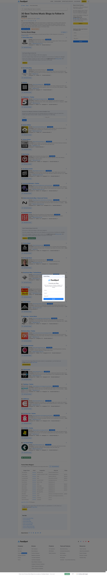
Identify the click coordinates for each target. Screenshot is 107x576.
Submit (53, 299)
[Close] (63, 276)
